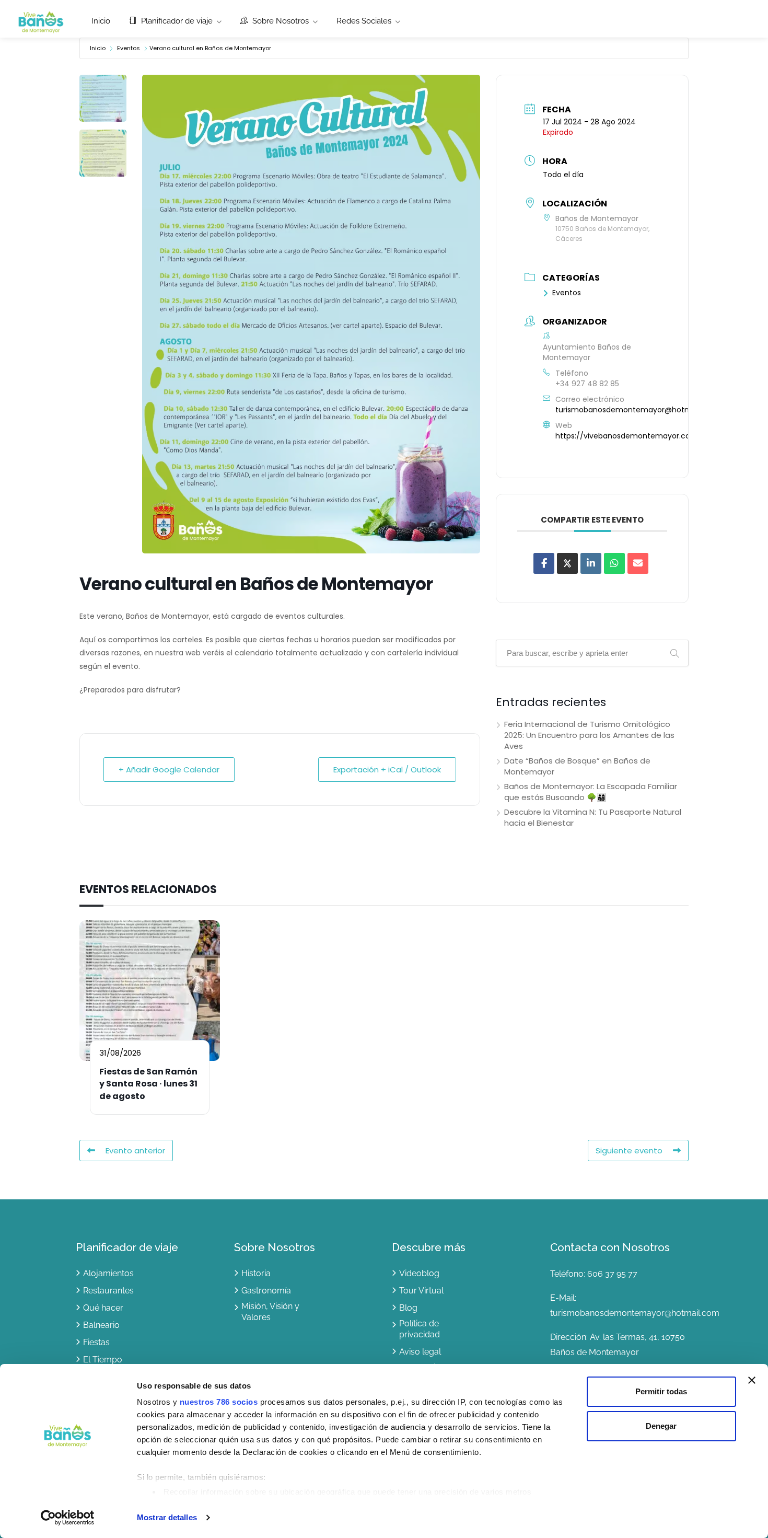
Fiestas (96, 1342)
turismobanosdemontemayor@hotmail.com (637, 409)
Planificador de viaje (176, 21)
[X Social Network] (567, 563)
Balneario (101, 1325)
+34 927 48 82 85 (587, 383)
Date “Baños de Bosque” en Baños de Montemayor (577, 766)
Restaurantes (108, 1291)
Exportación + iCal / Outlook (387, 769)
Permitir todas (661, 1391)
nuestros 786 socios (219, 1401)
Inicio (100, 21)
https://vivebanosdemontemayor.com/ (628, 436)
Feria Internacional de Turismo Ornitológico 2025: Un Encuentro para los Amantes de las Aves (589, 735)
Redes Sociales (363, 21)
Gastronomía (266, 1291)
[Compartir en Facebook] (543, 563)
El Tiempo (102, 1359)
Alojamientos (108, 1273)
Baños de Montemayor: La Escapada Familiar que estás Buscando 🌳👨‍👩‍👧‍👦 (590, 792)
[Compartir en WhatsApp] (614, 563)
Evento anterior (135, 1150)
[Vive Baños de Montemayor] (41, 22)
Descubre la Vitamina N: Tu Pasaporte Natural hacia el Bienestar (592, 817)
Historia (256, 1273)
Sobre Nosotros (279, 21)
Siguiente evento (629, 1150)
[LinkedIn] (590, 563)
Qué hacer (103, 1308)
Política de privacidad (419, 1329)
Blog (408, 1308)
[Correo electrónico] (637, 563)
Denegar (661, 1425)
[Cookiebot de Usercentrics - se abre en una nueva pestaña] (67, 1517)
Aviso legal (420, 1352)
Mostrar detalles (167, 1517)
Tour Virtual (421, 1291)
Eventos (128, 48)
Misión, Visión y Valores (270, 1311)
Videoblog (419, 1273)
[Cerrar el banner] (751, 1380)
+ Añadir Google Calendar (169, 769)
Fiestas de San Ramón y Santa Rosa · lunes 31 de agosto (148, 1084)
